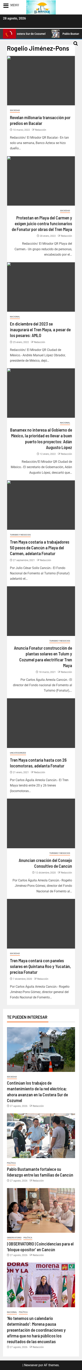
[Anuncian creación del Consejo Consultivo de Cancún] (41, 823)
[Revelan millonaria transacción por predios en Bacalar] (41, 80)
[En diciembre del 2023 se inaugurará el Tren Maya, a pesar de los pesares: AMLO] (41, 287)
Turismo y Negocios (20, 535)
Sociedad (15, 110)
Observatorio (14, 1238)
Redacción (40, 129)
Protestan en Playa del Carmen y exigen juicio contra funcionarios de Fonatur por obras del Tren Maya (42, 223)
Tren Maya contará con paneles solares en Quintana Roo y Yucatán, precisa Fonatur (40, 966)
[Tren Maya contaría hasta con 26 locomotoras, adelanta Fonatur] (41, 723)
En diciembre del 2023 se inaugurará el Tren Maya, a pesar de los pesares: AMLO (40, 329)
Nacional (15, 317)
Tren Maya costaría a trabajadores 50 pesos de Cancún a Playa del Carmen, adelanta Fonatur (39, 547)
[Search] (75, 45)
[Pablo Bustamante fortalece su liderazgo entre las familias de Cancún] (41, 1135)
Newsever (31, 1365)
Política (11, 1163)
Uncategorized (18, 753)
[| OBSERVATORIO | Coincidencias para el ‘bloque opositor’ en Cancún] (41, 1210)
